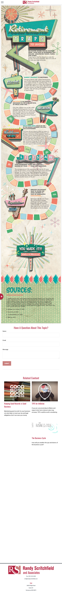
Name (4, 331)
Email (4, 340)
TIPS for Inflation (38, 403)
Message (5, 349)
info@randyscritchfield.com (31, 578)
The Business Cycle (39, 438)
